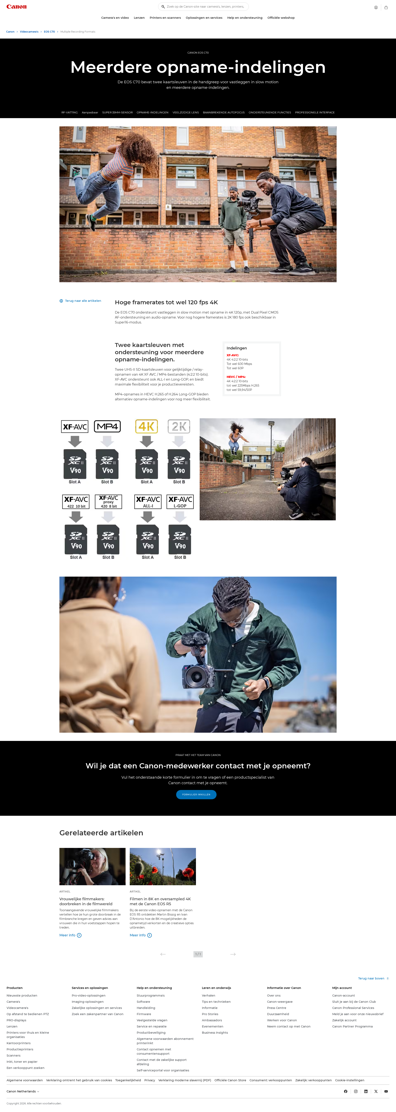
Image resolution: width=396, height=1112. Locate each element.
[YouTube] (386, 1091)
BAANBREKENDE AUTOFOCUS (224, 112)
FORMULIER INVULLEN (196, 794)
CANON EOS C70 (198, 52)
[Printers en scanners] (182, 18)
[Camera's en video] (130, 18)
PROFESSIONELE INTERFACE (315, 112)
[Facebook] (345, 1091)
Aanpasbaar (90, 112)
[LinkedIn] (366, 1091)
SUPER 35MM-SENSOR (117, 112)
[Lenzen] (146, 18)
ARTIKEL (64, 891)
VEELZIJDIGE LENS (186, 112)
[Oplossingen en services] (224, 18)
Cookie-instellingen (349, 1080)
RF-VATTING (69, 112)
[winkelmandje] (386, 7)
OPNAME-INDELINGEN (153, 112)
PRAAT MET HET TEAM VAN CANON (198, 755)
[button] (163, 954)
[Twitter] (376, 1091)
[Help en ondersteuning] (264, 18)
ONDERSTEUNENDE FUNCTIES (270, 112)
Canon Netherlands (22, 1091)
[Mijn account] (376, 7)
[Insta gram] (355, 1091)
